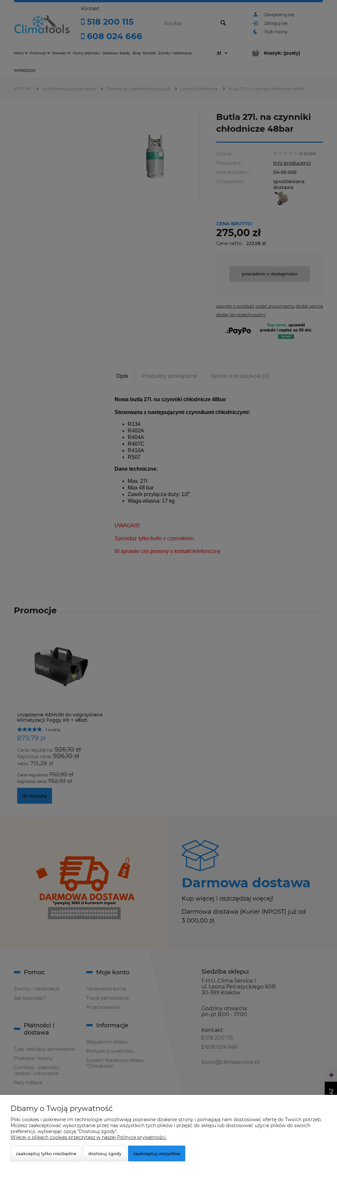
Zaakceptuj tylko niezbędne (46, 1153)
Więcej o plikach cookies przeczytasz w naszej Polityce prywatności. (89, 1137)
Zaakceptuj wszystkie (156, 1153)
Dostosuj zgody (104, 1153)
